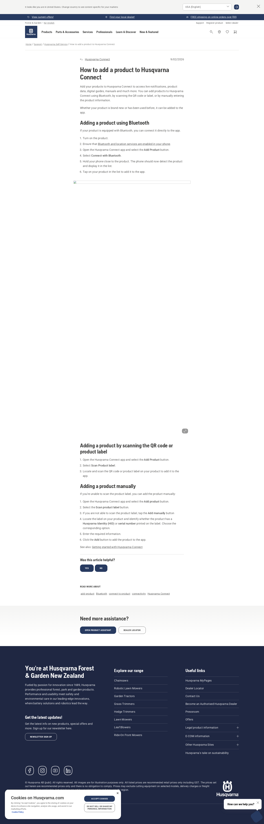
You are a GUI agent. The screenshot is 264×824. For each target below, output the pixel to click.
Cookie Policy (18, 812)
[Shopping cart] (235, 32)
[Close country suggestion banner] (258, 6)
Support (200, 23)
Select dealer (232, 23)
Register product (214, 23)
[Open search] (211, 32)
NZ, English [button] (49, 23)
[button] (47, 32)
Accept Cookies (99, 799)
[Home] (31, 32)
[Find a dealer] (219, 32)
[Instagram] (42, 770)
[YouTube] (55, 770)
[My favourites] (227, 32)
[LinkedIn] (68, 770)
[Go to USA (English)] (236, 7)
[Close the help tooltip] (257, 802)
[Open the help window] (257, 817)
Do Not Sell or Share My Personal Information (99, 807)
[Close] (117, 793)
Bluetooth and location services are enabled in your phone (134, 144)
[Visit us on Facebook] (29, 770)
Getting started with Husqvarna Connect (117, 547)
